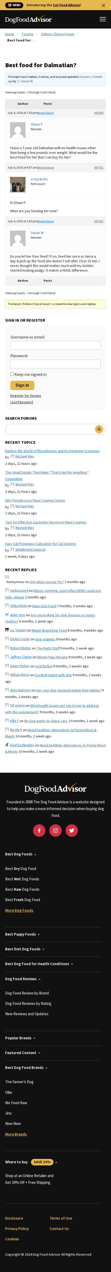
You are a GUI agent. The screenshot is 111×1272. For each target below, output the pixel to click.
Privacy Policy (17, 1229)
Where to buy (28, 1162)
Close (103, 5)
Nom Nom (13, 1123)
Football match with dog (53, 675)
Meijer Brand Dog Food (49, 630)
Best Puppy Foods (20, 934)
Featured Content (20, 1053)
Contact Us (59, 1229)
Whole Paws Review (52, 657)
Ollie (8, 1092)
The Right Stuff (47, 648)
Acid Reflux (43, 666)
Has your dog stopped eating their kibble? (68, 690)
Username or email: (27, 337)
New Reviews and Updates (27, 1014)
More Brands (16, 1134)
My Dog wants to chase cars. (46, 721)
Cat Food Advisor (66, 5)
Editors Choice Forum (57, 34)
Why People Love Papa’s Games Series (35, 500)
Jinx (8, 1113)
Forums (28, 34)
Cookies (12, 1239)
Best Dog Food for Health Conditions (37, 964)
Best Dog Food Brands (24, 1067)
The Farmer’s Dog (19, 1082)
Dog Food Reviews (21, 979)
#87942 (99, 221)
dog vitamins (45, 639)
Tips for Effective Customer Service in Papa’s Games (45, 522)
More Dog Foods (19, 910)
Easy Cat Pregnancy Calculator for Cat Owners (40, 544)
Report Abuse (45, 113)
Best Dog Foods (19, 854)
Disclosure (14, 1218)
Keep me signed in (30, 374)
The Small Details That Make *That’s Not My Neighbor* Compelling (47, 476)
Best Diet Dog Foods (23, 949)
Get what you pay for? (47, 582)
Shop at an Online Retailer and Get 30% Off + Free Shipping (29, 1179)
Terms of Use (61, 1218)
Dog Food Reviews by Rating (28, 1003)
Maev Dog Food (44, 606)
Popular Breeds (18, 1038)
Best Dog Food (20, 869)
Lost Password (21, 402)
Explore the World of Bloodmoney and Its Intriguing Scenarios (52, 451)
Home (9, 34)
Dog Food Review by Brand (27, 993)
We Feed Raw (16, 1103)
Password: (19, 356)
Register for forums (25, 395)
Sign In (22, 385)
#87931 (99, 167)
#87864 (99, 113)
